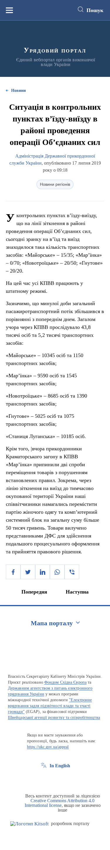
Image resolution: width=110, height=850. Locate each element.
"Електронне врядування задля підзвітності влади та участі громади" (50, 706)
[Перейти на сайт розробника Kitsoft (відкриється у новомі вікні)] (29, 823)
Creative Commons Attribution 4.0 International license (60, 803)
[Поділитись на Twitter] (28, 572)
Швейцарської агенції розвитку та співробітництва (54, 717)
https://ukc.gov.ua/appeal (48, 747)
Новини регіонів (55, 184)
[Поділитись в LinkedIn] (42, 572)
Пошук (95, 10)
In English (60, 765)
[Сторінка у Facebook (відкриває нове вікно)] (43, 779)
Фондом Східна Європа (65, 682)
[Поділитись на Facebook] (13, 572)
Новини (18, 90)
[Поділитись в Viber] (72, 572)
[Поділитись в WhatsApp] (57, 572)
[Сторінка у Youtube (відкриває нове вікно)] (65, 779)
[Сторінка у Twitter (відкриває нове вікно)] (54, 779)
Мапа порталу (52, 623)
